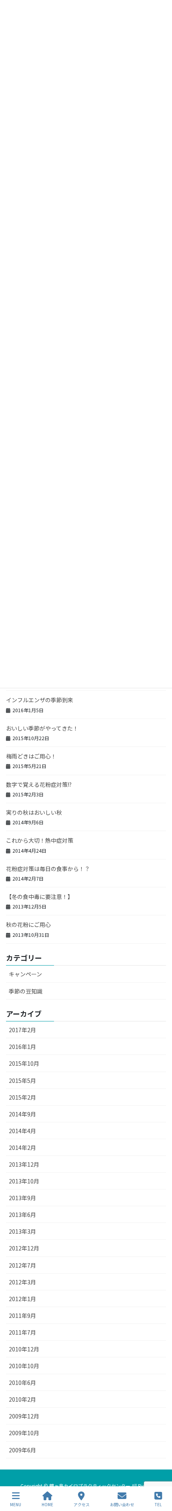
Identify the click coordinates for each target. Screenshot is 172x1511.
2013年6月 (22, 1215)
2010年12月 (24, 1349)
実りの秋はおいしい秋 (34, 812)
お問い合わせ (122, 1504)
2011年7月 (22, 1332)
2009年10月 (24, 1433)
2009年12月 (24, 1416)
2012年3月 (22, 1282)
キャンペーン (25, 974)
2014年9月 (22, 1114)
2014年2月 (22, 1148)
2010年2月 (22, 1399)
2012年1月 (22, 1299)
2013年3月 (22, 1231)
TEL (158, 1504)
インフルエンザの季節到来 (39, 700)
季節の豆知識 (25, 991)
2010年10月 (24, 1366)
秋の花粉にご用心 (28, 924)
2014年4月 (22, 1131)
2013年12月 (24, 1164)
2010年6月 (22, 1383)
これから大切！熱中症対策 (39, 840)
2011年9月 (22, 1315)
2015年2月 (22, 1097)
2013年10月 (24, 1181)
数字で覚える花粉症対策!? (39, 784)
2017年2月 (22, 1030)
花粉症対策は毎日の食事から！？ (48, 869)
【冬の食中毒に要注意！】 (39, 897)
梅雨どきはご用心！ (31, 756)
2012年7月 (22, 1265)
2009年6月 (22, 1450)
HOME (47, 1504)
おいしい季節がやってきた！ (42, 728)
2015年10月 (24, 1063)
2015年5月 (22, 1080)
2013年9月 (22, 1198)
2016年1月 (22, 1047)
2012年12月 (24, 1248)
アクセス (82, 1504)
